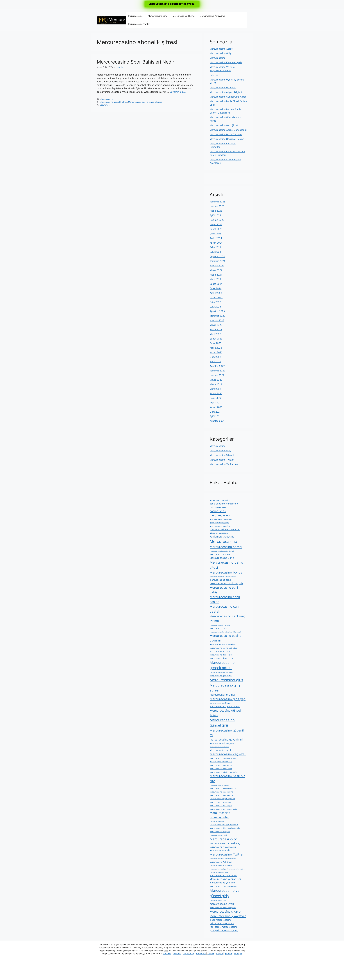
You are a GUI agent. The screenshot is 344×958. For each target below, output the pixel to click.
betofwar (167, 953)
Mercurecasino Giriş (157, 16)
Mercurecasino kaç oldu (228, 754)
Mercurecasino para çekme (222, 798)
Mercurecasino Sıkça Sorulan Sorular (225, 828)
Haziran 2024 (217, 265)
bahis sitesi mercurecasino (224, 503)
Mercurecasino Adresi (221, 48)
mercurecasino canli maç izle (226, 583)
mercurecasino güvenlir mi (226, 739)
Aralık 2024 (216, 238)
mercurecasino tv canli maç (225, 843)
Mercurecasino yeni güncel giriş (226, 893)
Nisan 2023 (216, 329)
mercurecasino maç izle (221, 761)
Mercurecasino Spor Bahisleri (224, 824)
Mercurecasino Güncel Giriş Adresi (228, 96)
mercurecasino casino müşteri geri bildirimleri (225, 632)
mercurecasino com (220, 651)
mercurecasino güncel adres (225, 706)
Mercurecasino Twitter (139, 24)
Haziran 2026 (217, 206)
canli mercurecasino (218, 507)
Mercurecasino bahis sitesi (226, 564)
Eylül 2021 (215, 416)
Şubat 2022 (216, 393)
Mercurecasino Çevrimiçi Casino (227, 139)
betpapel (238, 953)
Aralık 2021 (216, 402)
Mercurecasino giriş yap (228, 699)
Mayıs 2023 (216, 325)
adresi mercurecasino (220, 500)
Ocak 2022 (215, 398)
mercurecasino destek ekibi (221, 655)
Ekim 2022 (215, 357)
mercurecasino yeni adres (223, 875)
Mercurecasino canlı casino (225, 599)
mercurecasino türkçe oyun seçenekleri (223, 859)
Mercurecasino (135, 16)
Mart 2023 (215, 334)
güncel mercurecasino (219, 533)
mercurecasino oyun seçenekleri (223, 788)
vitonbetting (188, 953)
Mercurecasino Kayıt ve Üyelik (226, 62)
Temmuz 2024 (217, 261)
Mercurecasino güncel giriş (222, 722)
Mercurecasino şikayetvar (228, 916)
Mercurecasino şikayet (225, 911)
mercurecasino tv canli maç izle (223, 847)
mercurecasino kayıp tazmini (219, 747)
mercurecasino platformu (220, 802)
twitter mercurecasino (222, 923)
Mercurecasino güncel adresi (225, 713)
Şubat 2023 (216, 338)
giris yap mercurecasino (220, 526)
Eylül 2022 (215, 361)
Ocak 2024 (215, 288)
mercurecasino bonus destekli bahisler (223, 577)
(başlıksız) (215, 75)
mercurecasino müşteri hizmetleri (224, 772)
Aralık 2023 (216, 293)
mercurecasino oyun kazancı (219, 785)
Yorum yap (105, 105)
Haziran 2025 (217, 220)
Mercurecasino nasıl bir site (227, 778)
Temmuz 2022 (217, 370)
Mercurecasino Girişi (222, 694)
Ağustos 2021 (217, 421)
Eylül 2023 (215, 306)
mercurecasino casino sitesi (223, 644)
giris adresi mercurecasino (221, 519)
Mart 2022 (215, 389)
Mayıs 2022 (216, 379)
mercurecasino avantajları (220, 554)
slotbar (210, 953)
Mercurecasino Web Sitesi (221, 862)
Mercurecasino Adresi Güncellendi (228, 130)
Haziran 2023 (217, 320)
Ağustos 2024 (217, 256)
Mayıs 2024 (216, 270)
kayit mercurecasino (222, 536)
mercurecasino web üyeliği (219, 869)
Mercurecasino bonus (226, 572)
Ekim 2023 (215, 302)
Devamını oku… (178, 92)
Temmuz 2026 (217, 201)
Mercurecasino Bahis (222, 557)
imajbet (219, 953)
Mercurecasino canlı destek (225, 609)
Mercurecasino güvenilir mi (228, 732)
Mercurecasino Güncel (220, 703)
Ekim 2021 (215, 411)
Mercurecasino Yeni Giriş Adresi (223, 886)
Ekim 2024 (215, 247)
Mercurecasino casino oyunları (225, 638)
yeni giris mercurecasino (224, 930)
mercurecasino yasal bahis (219, 872)
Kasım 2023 (216, 297)
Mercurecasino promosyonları (220, 815)
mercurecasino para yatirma (221, 792)
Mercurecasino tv (223, 839)
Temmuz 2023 (217, 315)
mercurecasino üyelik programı (223, 908)
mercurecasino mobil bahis (221, 769)
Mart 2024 (215, 279)
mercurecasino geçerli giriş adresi (221, 672)
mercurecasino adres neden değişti (222, 551)
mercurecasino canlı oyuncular (220, 625)
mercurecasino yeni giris (222, 882)
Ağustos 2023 (217, 311)
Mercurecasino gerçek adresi (222, 665)
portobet (177, 953)
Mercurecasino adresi (226, 547)
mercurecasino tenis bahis (218, 835)
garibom (228, 953)
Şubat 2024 (216, 284)
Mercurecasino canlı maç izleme (228, 618)
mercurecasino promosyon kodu (223, 809)
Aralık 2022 (216, 347)
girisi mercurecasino (219, 522)
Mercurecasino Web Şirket (224, 125)
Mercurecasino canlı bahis (224, 590)
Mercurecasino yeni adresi (225, 879)
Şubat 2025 (216, 229)
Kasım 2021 (216, 407)
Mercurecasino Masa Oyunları (226, 134)
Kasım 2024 (216, 242)
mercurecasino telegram (220, 832)
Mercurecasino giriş (226, 680)
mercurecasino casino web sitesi (223, 648)
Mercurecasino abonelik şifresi (113, 102)
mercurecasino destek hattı (221, 658)
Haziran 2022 (217, 375)
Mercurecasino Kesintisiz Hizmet (223, 758)
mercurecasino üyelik (222, 903)
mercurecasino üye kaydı (218, 900)
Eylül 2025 (215, 215)
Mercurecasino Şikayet (183, 16)
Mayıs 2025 (216, 224)
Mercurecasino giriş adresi (225, 687)
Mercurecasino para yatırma (221, 795)
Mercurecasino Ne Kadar (223, 87)
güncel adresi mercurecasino (225, 529)
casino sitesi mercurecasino (220, 513)
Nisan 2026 (216, 210)
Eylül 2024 (215, 252)
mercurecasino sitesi (217, 821)
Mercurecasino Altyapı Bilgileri (226, 92)
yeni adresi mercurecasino (223, 926)
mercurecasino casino (219, 628)
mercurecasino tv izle (220, 850)
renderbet (201, 953)
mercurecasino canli (220, 579)
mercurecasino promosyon (221, 805)
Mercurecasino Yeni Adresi (212, 16)
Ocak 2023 (215, 343)
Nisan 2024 (216, 274)
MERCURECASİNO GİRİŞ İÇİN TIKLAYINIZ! (172, 4)
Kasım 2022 (216, 352)
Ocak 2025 (215, 233)
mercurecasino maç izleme (221, 765)
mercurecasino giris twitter (221, 676)
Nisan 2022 (216, 384)
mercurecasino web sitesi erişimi (221, 865)
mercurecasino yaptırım (237, 869)
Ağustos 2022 (217, 366)
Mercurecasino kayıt (220, 750)
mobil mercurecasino (221, 920)
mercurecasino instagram (222, 743)
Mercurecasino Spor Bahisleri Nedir (135, 62)
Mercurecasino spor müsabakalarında (145, 102)
